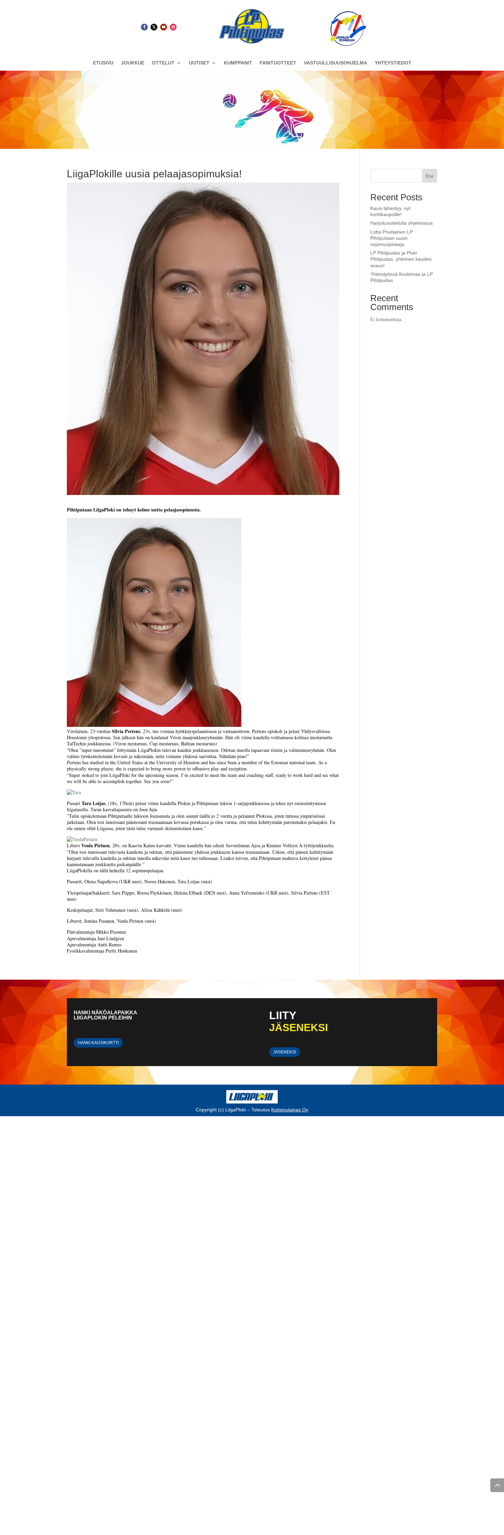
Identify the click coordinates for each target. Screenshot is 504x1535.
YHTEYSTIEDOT (393, 63)
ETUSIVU (103, 63)
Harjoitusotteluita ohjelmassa (401, 223)
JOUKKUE (132, 63)
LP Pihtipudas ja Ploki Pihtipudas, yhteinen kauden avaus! (401, 259)
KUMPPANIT (238, 63)
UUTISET (199, 63)
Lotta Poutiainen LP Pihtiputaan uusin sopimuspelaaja (391, 238)
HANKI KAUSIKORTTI (98, 1042)
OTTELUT (163, 63)
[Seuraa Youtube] (163, 27)
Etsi (429, 176)
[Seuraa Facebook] (144, 27)
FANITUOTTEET (278, 63)
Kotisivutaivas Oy (289, 1109)
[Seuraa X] (154, 27)
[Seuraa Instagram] (173, 27)
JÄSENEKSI (284, 1052)
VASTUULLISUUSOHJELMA (335, 63)
